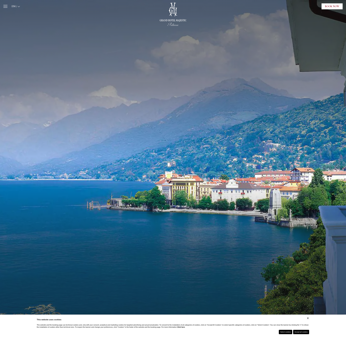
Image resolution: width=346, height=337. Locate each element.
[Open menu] (5, 6)
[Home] (173, 14)
